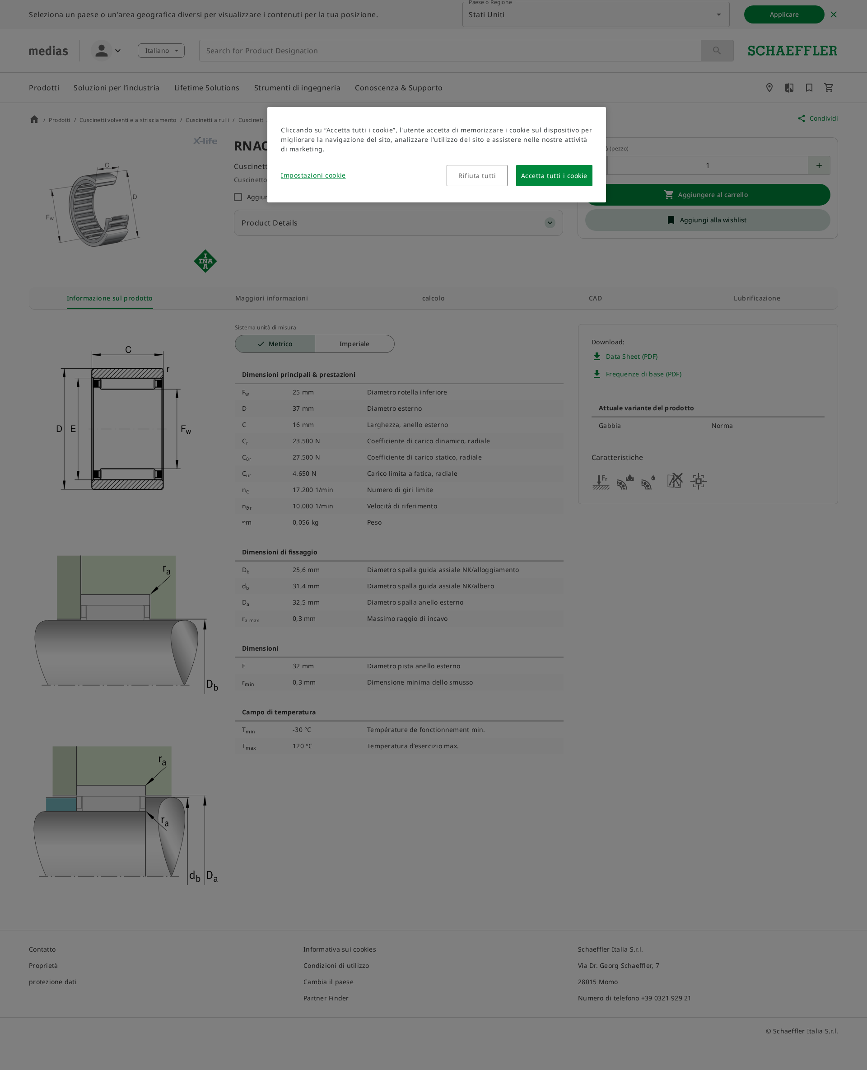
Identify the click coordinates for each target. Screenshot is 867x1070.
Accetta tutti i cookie (554, 175)
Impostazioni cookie (313, 175)
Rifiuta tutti (477, 175)
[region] (436, 154)
